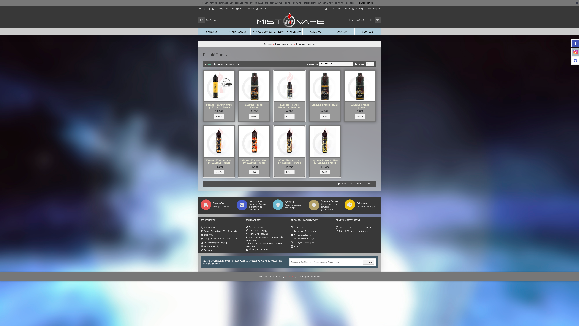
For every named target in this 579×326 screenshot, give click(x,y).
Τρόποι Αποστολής (258, 233)
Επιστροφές (300, 227)
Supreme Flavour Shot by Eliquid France (324, 161)
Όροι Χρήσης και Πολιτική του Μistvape (264, 245)
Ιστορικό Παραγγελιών (306, 231)
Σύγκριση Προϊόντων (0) (227, 63)
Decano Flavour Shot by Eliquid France (219, 106)
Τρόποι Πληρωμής (258, 230)
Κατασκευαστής (284, 43)
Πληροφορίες (366, 2)
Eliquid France (305, 43)
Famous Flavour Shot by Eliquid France (219, 161)
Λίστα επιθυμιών (303, 234)
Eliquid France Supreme (360, 106)
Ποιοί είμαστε (256, 227)
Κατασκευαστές (211, 246)
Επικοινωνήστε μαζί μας (217, 242)
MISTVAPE (290, 276)
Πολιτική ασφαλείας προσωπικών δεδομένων (264, 238)
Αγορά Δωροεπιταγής (305, 238)
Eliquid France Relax (325, 104)
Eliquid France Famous (254, 106)
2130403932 (210, 227)
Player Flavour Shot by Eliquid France (254, 161)
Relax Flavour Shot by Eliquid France (289, 161)
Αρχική (268, 43)
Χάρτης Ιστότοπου (258, 249)
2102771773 (210, 234)
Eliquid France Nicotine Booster (289, 106)
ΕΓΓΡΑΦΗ (368, 262)
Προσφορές (209, 250)
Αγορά (297, 246)
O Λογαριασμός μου (304, 242)
